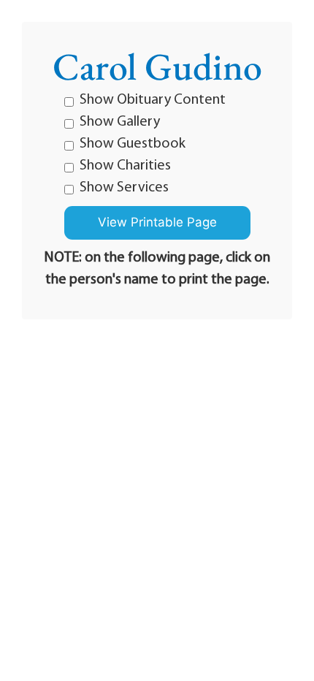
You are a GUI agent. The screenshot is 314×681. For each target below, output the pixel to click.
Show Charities (125, 166)
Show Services (124, 187)
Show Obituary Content (153, 100)
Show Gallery (120, 122)
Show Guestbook (132, 144)
